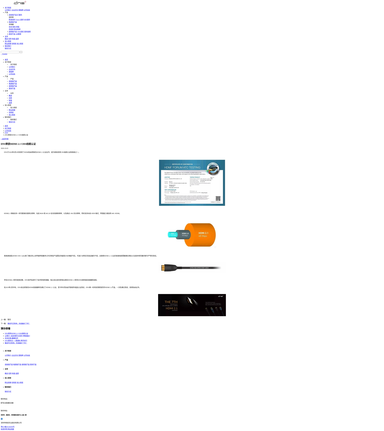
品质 (17, 39)
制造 (13, 39)
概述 (6, 39)
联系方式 (8, 48)
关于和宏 (8, 7)
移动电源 (17, 29)
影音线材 (12, 19)
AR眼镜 (18, 34)
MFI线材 (27, 19)
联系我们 (8, 46)
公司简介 (8, 10)
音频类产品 (13, 31)
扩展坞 (19, 15)
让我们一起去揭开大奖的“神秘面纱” (17, 336)
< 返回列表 (4, 139)
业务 (6, 36)
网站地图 (11, 429)
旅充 (14, 27)
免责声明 (4, 429)
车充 (10, 27)
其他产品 (12, 34)
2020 (6, 132)
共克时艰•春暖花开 (11, 338)
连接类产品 (13, 15)
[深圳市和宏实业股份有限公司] (13, 4)
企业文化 (15, 10)
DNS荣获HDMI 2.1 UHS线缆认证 (16, 333)
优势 (10, 39)
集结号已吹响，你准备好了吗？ (19, 323)
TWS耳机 (20, 31)
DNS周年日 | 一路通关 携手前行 (16, 340)
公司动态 (27, 10)
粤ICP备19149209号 (7, 427)
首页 (6, 60)
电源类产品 (13, 22)
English (4, 54)
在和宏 (14, 43)
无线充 (11, 29)
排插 (17, 27)
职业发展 (8, 43)
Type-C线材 (20, 19)
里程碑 (20, 10)
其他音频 (27, 31)
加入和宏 (8, 41)
